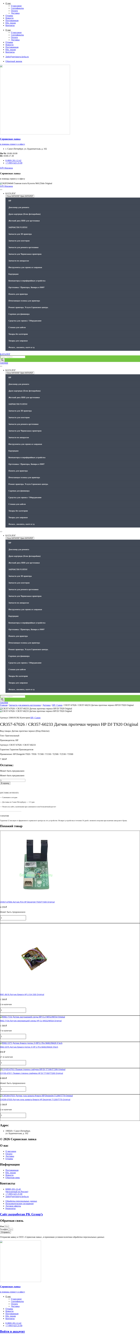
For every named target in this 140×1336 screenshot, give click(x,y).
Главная (3, 705)
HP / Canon (57, 705)
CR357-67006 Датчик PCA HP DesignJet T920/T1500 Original (27, 902)
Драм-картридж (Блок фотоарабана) (24, 214)
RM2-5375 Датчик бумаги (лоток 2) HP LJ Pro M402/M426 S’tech (29, 1047)
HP (9, 201)
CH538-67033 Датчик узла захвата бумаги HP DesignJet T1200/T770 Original (35, 1099)
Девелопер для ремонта (18, 207)
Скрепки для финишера (19, 314)
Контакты (10, 25)
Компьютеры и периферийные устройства (26, 281)
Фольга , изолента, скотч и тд (21, 347)
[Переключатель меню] (1, 189)
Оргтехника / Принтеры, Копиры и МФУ (26, 287)
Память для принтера (18, 294)
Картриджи (13, 274)
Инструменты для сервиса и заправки (25, 267)
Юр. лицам (10, 23)
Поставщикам (11, 20)
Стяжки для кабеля (17, 327)
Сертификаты (17, 8)
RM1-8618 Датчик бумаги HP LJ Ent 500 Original (22, 994)
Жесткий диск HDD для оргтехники (24, 221)
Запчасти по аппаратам (18, 261)
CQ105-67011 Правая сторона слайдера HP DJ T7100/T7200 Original (31, 1073)
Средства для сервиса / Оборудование (24, 321)
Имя (2, 1226)
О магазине (16, 6)
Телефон (4, 1229)
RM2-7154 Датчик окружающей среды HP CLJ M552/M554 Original (31, 1020)
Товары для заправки (18, 341)
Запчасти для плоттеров (19, 241)
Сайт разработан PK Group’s (21, 1214)
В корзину (5, 783)
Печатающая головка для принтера (24, 301)
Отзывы (9, 15)
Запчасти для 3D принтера (20, 234)
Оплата (14, 11)
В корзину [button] (5, 921)
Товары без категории (18, 334)
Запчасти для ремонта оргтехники (23, 247)
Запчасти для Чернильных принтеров (25, 254)
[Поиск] (2, 360)
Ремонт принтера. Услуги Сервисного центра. (28, 307)
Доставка (15, 13)
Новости (9, 18)
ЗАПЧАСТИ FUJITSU (17, 227)
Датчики (47, 705)
